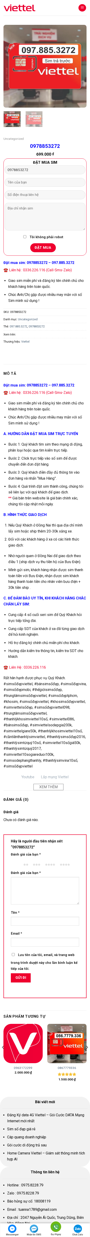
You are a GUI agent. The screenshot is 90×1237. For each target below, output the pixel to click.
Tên (15, 913)
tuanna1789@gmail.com (37, 1209)
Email (16, 934)
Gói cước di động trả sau (27, 1145)
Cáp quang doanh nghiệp (26, 1137)
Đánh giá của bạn (26, 854)
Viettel (25, 341)
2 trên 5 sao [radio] (25, 862)
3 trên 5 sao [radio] (36, 862)
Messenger (12, 1234)
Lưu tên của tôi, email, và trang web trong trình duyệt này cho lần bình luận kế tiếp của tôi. (44, 962)
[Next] (79, 66)
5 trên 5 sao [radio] (64, 862)
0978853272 (37, 326)
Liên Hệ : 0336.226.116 (27, 667)
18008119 (42, 1201)
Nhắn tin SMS (34, 1234)
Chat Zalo (77, 1234)
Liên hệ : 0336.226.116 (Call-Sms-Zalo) (40, 270)
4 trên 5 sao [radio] (49, 862)
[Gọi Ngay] (56, 1227)
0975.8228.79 (32, 1185)
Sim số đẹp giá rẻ (21, 1129)
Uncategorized (13, 138)
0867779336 (67, 1068)
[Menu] (82, 8)
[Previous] (11, 66)
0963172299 (23, 1068)
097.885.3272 (18, 326)
